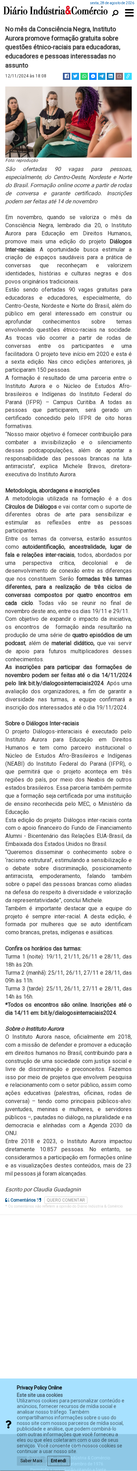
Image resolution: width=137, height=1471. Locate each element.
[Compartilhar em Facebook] (66, 76)
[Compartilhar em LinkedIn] (110, 76)
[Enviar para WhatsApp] (84, 76)
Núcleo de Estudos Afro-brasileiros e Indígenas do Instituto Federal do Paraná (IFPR (68, 394)
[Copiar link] (128, 76)
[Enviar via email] (119, 76)
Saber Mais (31, 1460)
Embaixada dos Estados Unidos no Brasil (55, 844)
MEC (84, 804)
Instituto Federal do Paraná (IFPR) (80, 763)
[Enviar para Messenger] (93, 76)
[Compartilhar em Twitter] (75, 76)
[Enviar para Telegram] (101, 76)
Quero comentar (66, 1200)
